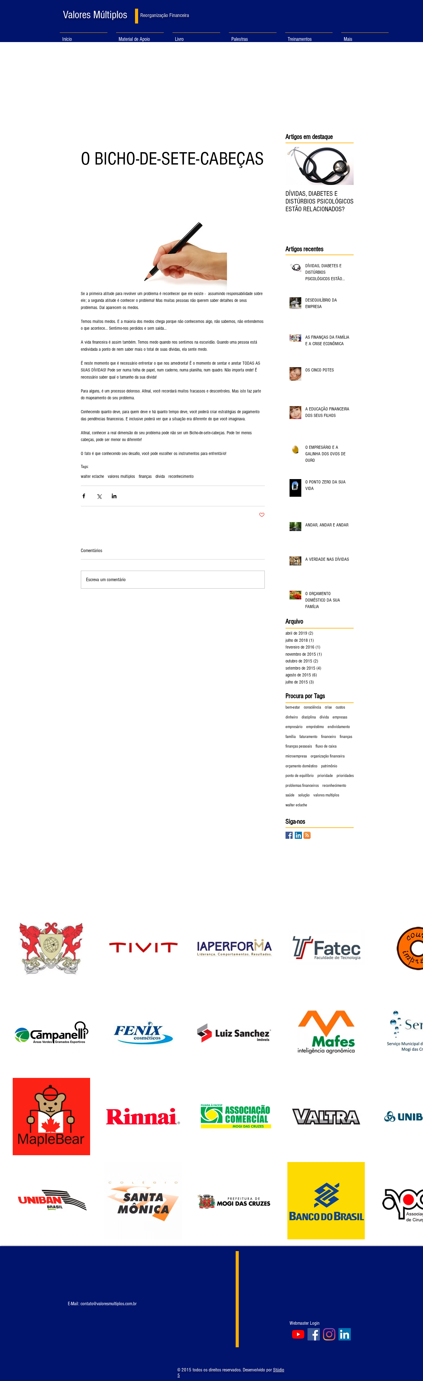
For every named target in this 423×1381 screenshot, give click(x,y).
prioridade (325, 775)
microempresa (296, 756)
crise (328, 707)
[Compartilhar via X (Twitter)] (99, 496)
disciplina (309, 717)
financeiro (328, 736)
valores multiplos (121, 476)
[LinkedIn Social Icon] (298, 835)
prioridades (345, 775)
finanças (145, 476)
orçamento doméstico (301, 766)
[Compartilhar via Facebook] (84, 496)
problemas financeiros (302, 785)
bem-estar (293, 707)
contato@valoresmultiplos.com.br (109, 1303)
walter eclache (92, 476)
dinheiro (292, 717)
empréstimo (315, 726)
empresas (340, 717)
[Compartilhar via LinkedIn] (114, 496)
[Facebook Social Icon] (289, 835)
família (291, 736)
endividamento (339, 726)
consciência (312, 707)
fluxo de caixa (326, 746)
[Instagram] (329, 1334)
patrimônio (329, 766)
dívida (160, 476)
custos (340, 707)
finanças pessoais (299, 746)
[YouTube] (298, 1334)
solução (304, 795)
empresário (294, 726)
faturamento (308, 736)
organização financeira (328, 756)
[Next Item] (344, 166)
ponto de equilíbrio (300, 775)
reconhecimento (181, 476)
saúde (290, 795)
